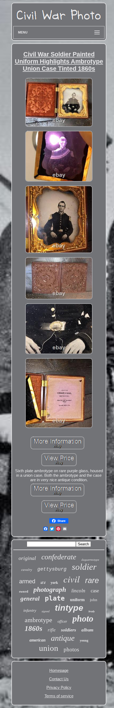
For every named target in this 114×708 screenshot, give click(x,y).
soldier (84, 567)
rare (92, 580)
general (30, 598)
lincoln (78, 590)
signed (46, 611)
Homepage (58, 670)
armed (27, 581)
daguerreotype (90, 559)
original (27, 558)
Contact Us (59, 679)
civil (71, 579)
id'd (43, 583)
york (54, 583)
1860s (33, 628)
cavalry (26, 570)
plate (55, 598)
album (87, 629)
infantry (29, 610)
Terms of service (59, 696)
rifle (52, 629)
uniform (77, 599)
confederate (58, 557)
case (95, 590)
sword (23, 591)
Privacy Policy (58, 687)
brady (92, 611)
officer (62, 621)
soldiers (68, 629)
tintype (69, 608)
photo (82, 618)
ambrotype (38, 620)
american (37, 640)
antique (62, 638)
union (48, 648)
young (84, 640)
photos (71, 649)
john (93, 600)
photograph (49, 589)
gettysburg (52, 569)
